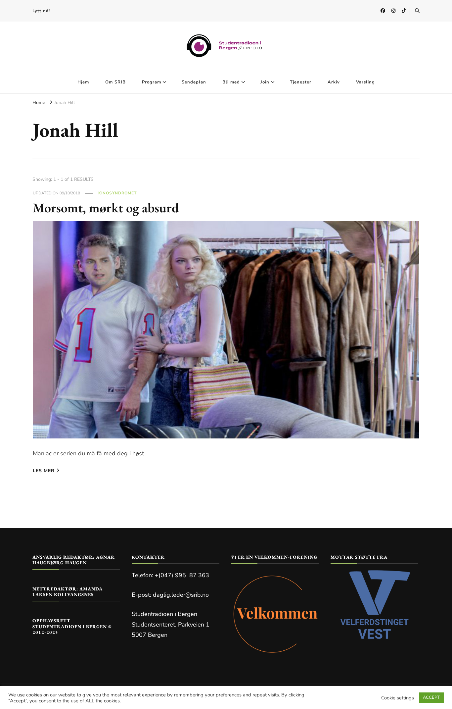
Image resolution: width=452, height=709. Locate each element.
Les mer (44, 471)
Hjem (83, 82)
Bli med (231, 82)
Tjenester (300, 82)
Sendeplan (194, 82)
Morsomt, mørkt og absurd (106, 207)
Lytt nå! (41, 11)
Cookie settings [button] (397, 698)
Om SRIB (115, 82)
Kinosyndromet (117, 193)
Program (151, 82)
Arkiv (334, 82)
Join (264, 82)
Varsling (365, 82)
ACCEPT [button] (431, 697)
